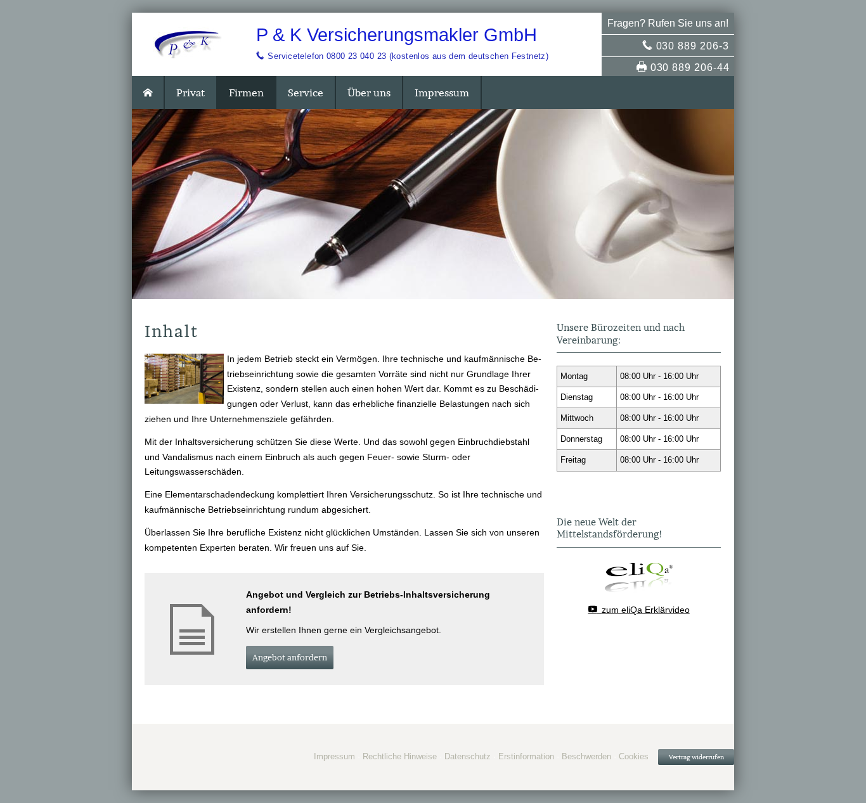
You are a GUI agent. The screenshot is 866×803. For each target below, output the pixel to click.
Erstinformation (526, 756)
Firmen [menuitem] (246, 92)
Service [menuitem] (305, 92)
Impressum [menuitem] (442, 92)
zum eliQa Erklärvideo (646, 610)
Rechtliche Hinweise (400, 756)
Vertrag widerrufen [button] (696, 757)
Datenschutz (467, 756)
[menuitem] (148, 92)
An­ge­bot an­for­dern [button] (289, 657)
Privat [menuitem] (190, 92)
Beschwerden (586, 756)
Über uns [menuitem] (369, 92)
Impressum (334, 756)
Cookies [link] (634, 756)
